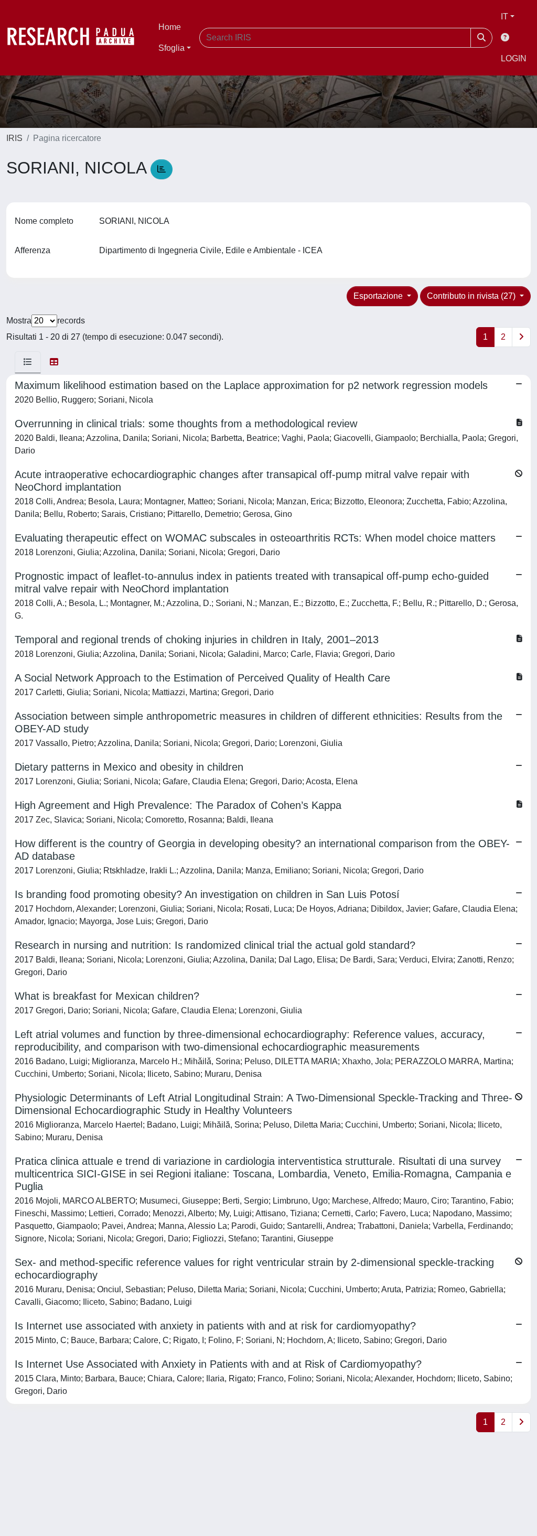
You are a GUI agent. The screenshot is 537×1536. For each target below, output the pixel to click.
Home (169, 27)
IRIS (14, 138)
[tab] (28, 362)
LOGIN (514, 58)
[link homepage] (76, 38)
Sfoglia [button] (171, 48)
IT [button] (504, 16)
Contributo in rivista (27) (472, 295)
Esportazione (379, 295)
